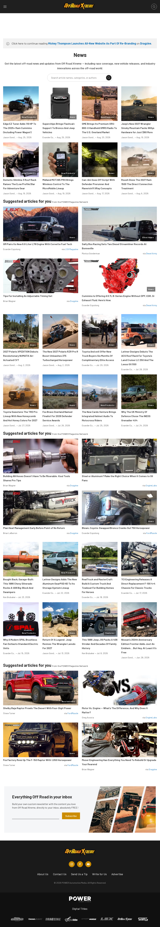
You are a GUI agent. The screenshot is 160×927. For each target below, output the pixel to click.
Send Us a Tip (79, 874)
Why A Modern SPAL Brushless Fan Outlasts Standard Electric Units (20, 644)
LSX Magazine (71, 249)
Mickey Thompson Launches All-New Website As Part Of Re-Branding (92, 43)
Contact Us (59, 874)
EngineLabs (151, 485)
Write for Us (99, 874)
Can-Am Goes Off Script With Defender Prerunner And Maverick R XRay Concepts (98, 184)
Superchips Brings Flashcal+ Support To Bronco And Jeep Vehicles (58, 128)
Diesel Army (151, 253)
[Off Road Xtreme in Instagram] (72, 864)
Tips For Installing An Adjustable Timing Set (27, 295)
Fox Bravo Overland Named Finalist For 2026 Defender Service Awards (57, 416)
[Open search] (154, 6)
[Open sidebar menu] (5, 7)
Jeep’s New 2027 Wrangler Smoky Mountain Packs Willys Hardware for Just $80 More (137, 128)
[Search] (109, 78)
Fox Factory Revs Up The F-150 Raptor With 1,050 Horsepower (37, 759)
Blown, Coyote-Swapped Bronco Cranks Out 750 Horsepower (116, 527)
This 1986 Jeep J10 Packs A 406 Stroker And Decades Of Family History (100, 644)
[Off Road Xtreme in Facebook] (80, 864)
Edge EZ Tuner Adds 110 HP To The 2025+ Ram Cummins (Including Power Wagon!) (19, 128)
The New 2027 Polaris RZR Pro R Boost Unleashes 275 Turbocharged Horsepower (60, 355)
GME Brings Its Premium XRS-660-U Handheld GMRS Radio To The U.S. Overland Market (99, 128)
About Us (42, 874)
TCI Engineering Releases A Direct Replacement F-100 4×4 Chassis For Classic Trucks (138, 583)
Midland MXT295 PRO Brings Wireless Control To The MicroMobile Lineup (58, 184)
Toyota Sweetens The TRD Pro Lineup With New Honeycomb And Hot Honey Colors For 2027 (20, 416)
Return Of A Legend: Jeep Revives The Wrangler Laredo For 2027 (58, 644)
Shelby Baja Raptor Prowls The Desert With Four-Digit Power (37, 708)
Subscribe (71, 815)
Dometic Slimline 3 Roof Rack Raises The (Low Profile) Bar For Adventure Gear (19, 184)
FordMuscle (151, 533)
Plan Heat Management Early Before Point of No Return (34, 527)
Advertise (117, 874)
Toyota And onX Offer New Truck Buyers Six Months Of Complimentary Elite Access (98, 355)
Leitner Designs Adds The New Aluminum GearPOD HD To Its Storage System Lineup (59, 583)
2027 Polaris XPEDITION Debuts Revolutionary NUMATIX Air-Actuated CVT (20, 355)
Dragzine (145, 43)
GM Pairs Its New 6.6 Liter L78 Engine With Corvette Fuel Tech (37, 244)
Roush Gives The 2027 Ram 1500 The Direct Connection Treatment (136, 184)
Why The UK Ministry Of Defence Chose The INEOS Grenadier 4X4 (135, 416)
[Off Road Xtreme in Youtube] (88, 864)
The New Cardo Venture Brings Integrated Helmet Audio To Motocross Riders (99, 416)
